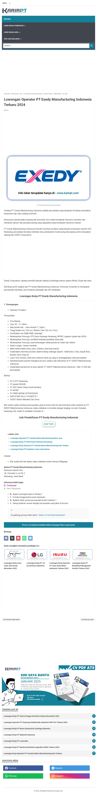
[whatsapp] (24, 538)
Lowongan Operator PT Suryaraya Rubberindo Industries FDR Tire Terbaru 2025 (35, 722)
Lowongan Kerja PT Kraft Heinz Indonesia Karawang (31, 442)
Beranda (7, 19)
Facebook (12, 768)
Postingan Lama (87, 619)
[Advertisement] (48, 69)
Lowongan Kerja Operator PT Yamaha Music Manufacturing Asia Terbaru (39, 446)
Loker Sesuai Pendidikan (13, 26)
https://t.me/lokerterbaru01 (52, 515)
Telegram (58, 768)
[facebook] (6, 538)
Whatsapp (12, 776)
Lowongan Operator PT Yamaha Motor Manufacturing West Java (36, 438)
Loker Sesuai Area (11, 32)
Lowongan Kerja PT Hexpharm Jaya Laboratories (30, 449)
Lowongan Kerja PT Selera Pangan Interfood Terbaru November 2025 (31, 716)
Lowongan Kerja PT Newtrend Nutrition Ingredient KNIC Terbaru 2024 (31, 747)
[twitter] (12, 538)
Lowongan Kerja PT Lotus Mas (16, 741)
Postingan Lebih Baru (11, 619)
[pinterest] (18, 538)
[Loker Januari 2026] (14, 10)
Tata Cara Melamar (12, 39)
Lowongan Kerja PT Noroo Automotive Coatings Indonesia (27, 729)
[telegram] (30, 538)
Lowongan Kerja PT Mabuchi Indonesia (19, 735)
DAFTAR (48, 424)
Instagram (58, 776)
